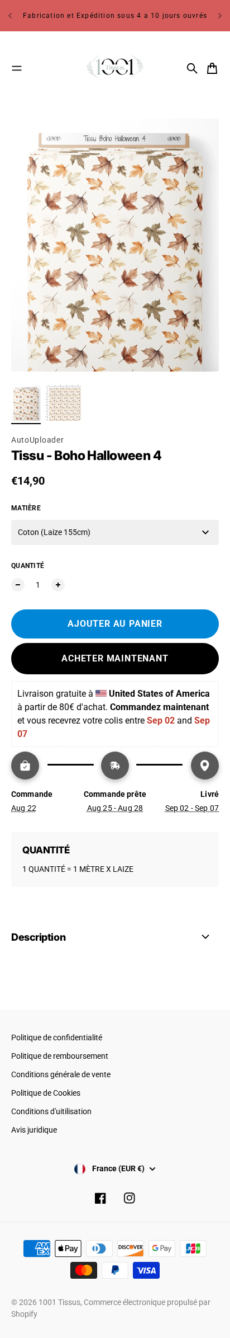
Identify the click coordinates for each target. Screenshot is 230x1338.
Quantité (27, 566)
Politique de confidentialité (56, 1037)
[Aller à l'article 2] (63, 403)
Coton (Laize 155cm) (54, 532)
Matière (26, 508)
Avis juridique (34, 1129)
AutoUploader (37, 439)
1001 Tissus (59, 1302)
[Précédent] (10, 15)
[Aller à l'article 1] (26, 403)
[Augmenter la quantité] (58, 584)
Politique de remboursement (59, 1055)
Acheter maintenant (114, 658)
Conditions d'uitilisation (51, 1111)
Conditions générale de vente (61, 1074)
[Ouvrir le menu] (16, 68)
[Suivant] (220, 15)
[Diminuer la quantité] (18, 584)
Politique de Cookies (45, 1092)
